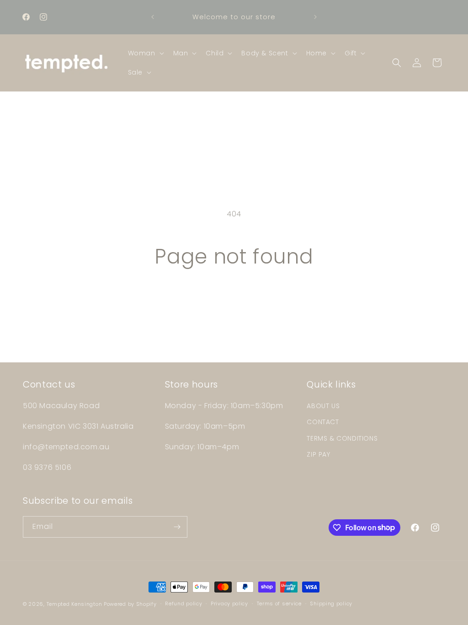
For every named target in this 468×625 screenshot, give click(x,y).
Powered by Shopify (130, 604)
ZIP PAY (318, 454)
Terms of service (279, 603)
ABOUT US (323, 405)
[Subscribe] (177, 527)
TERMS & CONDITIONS (342, 438)
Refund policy (183, 603)
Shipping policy (331, 603)
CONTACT (323, 421)
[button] (145, 53)
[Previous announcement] (153, 17)
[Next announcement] (315, 17)
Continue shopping (234, 303)
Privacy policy (229, 603)
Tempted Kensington (74, 604)
